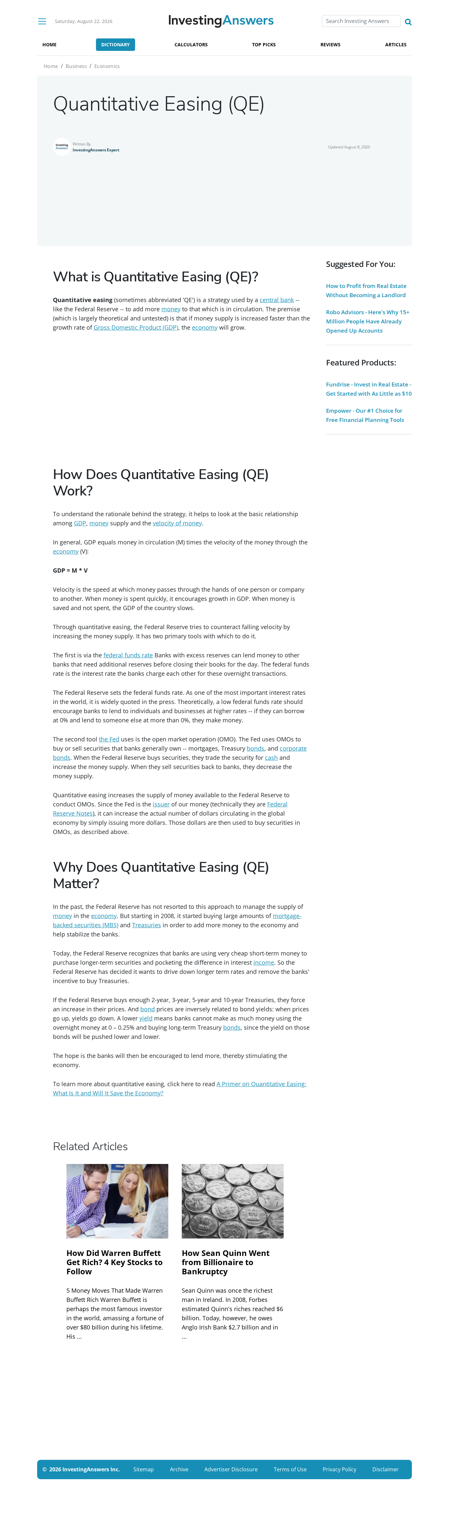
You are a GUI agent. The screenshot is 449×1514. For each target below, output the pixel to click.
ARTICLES (396, 44)
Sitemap (143, 1469)
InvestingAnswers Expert (96, 150)
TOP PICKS (264, 44)
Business (76, 66)
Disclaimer (385, 1469)
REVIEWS (330, 44)
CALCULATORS (191, 44)
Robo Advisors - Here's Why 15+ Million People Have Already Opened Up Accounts (368, 321)
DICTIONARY (115, 44)
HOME (49, 44)
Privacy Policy (339, 1469)
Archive (179, 1469)
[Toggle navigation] (42, 21)
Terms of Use (290, 1469)
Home (51, 66)
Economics (107, 66)
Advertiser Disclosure (231, 1469)
